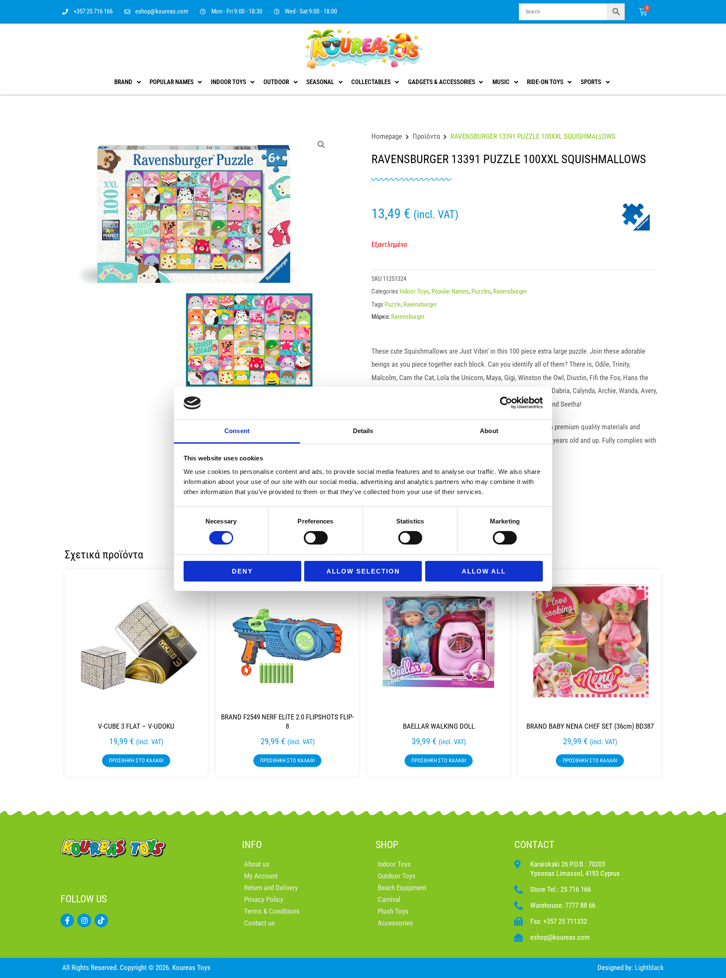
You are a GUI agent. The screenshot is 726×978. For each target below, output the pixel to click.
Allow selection (363, 571)
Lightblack (649, 967)
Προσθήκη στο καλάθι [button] (136, 760)
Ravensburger (510, 291)
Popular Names (450, 291)
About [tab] (489, 430)
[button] (321, 144)
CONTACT (534, 845)
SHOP (387, 845)
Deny (242, 571)
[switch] (316, 538)
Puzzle (392, 304)
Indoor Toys (414, 291)
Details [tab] (363, 430)
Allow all (484, 571)
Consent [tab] (237, 430)
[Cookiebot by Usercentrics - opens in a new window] (506, 402)
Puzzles (481, 291)
